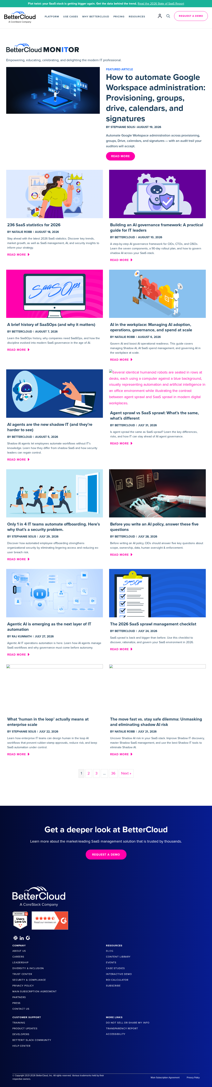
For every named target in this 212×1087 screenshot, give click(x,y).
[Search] (168, 16)
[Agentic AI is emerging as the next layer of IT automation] (54, 592)
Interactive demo (119, 974)
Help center (21, 1045)
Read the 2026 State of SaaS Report (161, 3)
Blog (109, 950)
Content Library (118, 956)
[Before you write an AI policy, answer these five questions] (157, 493)
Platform (52, 16)
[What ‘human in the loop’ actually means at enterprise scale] (54, 688)
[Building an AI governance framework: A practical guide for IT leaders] (157, 193)
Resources (137, 16)
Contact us (20, 1008)
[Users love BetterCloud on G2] (20, 919)
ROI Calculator (117, 979)
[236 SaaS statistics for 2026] (54, 193)
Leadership (20, 962)
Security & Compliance (29, 979)
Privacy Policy (23, 985)
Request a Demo (191, 15)
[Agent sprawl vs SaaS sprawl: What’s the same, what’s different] (157, 387)
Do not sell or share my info (127, 1022)
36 (113, 773)
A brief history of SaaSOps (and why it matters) (51, 324)
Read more (18, 254)
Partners (19, 997)
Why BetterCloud (95, 16)
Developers (20, 1034)
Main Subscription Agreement (34, 991)
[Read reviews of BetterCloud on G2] (50, 919)
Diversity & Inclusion (28, 968)
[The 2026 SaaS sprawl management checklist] (157, 592)
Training (18, 1022)
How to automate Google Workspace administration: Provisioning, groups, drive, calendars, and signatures (155, 97)
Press (16, 1003)
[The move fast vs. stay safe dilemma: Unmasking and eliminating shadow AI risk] (157, 688)
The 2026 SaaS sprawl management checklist (153, 624)
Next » (126, 773)
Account (159, 15)
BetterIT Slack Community (31, 1040)
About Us (19, 950)
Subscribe (113, 985)
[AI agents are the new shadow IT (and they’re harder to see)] (54, 393)
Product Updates (24, 1028)
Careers (18, 956)
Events (111, 962)
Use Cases (70, 16)
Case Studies (115, 968)
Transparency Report (122, 1028)
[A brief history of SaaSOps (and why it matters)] (54, 293)
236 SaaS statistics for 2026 (33, 225)
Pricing (119, 16)
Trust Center (22, 974)
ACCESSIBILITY (115, 1034)
